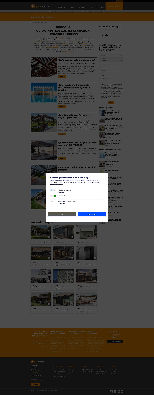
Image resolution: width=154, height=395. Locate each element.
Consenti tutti (92, 214)
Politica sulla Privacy (56, 184)
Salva (62, 214)
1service (61, 192)
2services (61, 203)
